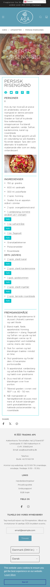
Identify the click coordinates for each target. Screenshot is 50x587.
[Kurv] (46, 17)
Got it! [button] (25, 582)
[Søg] (40, 17)
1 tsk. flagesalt (14, 233)
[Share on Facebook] (3, 424)
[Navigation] (3, 17)
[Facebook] (22, 507)
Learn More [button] (10, 575)
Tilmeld (25, 538)
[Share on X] (10, 424)
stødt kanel (21, 259)
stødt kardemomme (25, 269)
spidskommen (21, 278)
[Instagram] (28, 507)
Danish (29, 2)
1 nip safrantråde (15, 224)
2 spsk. (11, 259)
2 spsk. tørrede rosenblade (21, 296)
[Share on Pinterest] (17, 424)
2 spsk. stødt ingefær (18, 287)
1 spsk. (10, 278)
